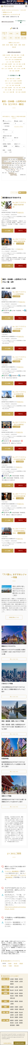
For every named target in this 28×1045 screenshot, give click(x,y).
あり (6, 152)
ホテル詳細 (7, 230)
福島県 (12, 984)
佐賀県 (16, 1020)
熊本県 (12, 1023)
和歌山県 (21, 1009)
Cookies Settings (8, 1043)
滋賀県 (12, 1007)
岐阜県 (12, 1001)
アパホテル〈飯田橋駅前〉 (12, 871)
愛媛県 (16, 1017)
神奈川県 (14, 47)
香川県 (12, 1017)
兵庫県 (12, 1009)
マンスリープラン (18, 126)
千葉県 (19, 44)
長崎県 (21, 1020)
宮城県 (12, 981)
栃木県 (7, 44)
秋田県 (16, 981)
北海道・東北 (4, 33)
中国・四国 (17, 37)
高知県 (21, 1017)
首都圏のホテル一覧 (7, 12)
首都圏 (23, 33)
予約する (20, 230)
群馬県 (11, 44)
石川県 (16, 990)
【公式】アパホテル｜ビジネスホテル (10, 10)
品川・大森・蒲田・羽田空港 (12, 61)
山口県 (16, 1015)
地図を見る (21, 212)
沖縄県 (17, 1025)
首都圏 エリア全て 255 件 (14, 42)
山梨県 (16, 987)
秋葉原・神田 (5, 55)
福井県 (21, 990)
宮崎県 (21, 1023)
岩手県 (21, 979)
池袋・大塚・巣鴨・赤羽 (18, 64)
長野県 (21, 987)
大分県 (16, 1023)
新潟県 (12, 987)
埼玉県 (15, 44)
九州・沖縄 (23, 37)
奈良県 (16, 1009)
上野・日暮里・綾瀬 (6, 64)
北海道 (12, 979)
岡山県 (21, 1012)
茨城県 (3, 44)
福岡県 (12, 1020)
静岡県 (16, 1001)
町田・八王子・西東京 (6, 68)
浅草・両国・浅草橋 (13, 70)
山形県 (21, 981)
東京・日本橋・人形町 (18, 68)
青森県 (16, 979)
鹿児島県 (12, 1025)
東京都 (23, 44)
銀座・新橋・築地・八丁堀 (17, 55)
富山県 (12, 990)
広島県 (12, 1015)
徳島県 (21, 1015)
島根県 (16, 1012)
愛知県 (21, 1001)
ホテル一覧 (23, 10)
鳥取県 (12, 1012)
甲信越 (10, 33)
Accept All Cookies (19, 1043)
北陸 (17, 33)
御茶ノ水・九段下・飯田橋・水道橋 (12, 57)
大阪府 (21, 1007)
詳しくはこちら (5, 219)
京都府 (16, 1007)
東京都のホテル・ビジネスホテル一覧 (11, 14)
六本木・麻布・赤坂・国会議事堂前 (12, 59)
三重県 (12, 1003)
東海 (4, 37)
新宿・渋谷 (7, 66)
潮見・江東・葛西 (16, 66)
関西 (11, 37)
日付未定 (7, 126)
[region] (14, 1038)
